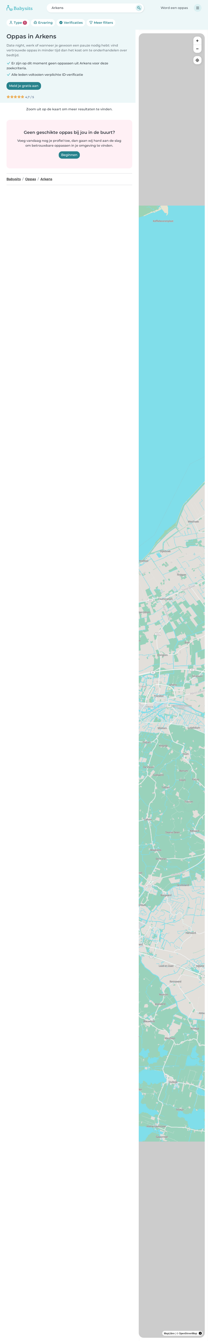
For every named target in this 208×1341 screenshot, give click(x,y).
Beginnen (69, 155)
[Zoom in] (197, 41)
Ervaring (45, 23)
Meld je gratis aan (23, 86)
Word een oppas (174, 8)
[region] (172, 685)
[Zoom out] (197, 49)
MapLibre (169, 1333)
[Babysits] (19, 8)
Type (19, 23)
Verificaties (73, 23)
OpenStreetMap (188, 1333)
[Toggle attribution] (200, 1333)
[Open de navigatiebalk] (198, 8)
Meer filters (103, 23)
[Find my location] (197, 60)
